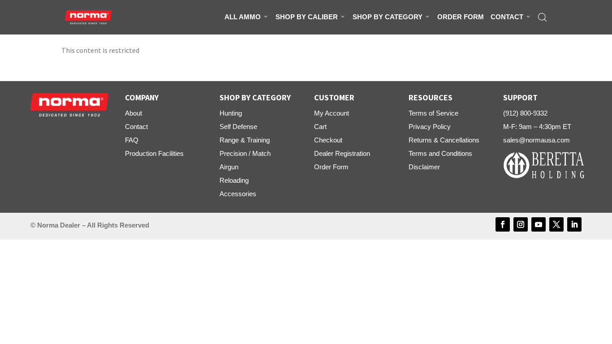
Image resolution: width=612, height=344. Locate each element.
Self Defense (238, 126)
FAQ (131, 140)
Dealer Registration (342, 153)
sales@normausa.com (536, 140)
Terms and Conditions (440, 153)
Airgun (229, 167)
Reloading (234, 180)
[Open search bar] (542, 17)
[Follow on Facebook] (503, 224)
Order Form (460, 17)
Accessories (238, 194)
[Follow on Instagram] (520, 224)
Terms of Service (433, 113)
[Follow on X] (556, 224)
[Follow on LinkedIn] (574, 224)
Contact (507, 17)
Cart (320, 126)
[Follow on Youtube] (538, 224)
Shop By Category (387, 17)
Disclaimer (424, 167)
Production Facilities (154, 153)
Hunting (231, 113)
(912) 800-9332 (525, 113)
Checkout (328, 140)
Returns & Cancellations (444, 140)
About (133, 113)
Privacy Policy (430, 126)
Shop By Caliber (307, 17)
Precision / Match (245, 153)
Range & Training (245, 140)
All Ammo (242, 17)
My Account (331, 113)
